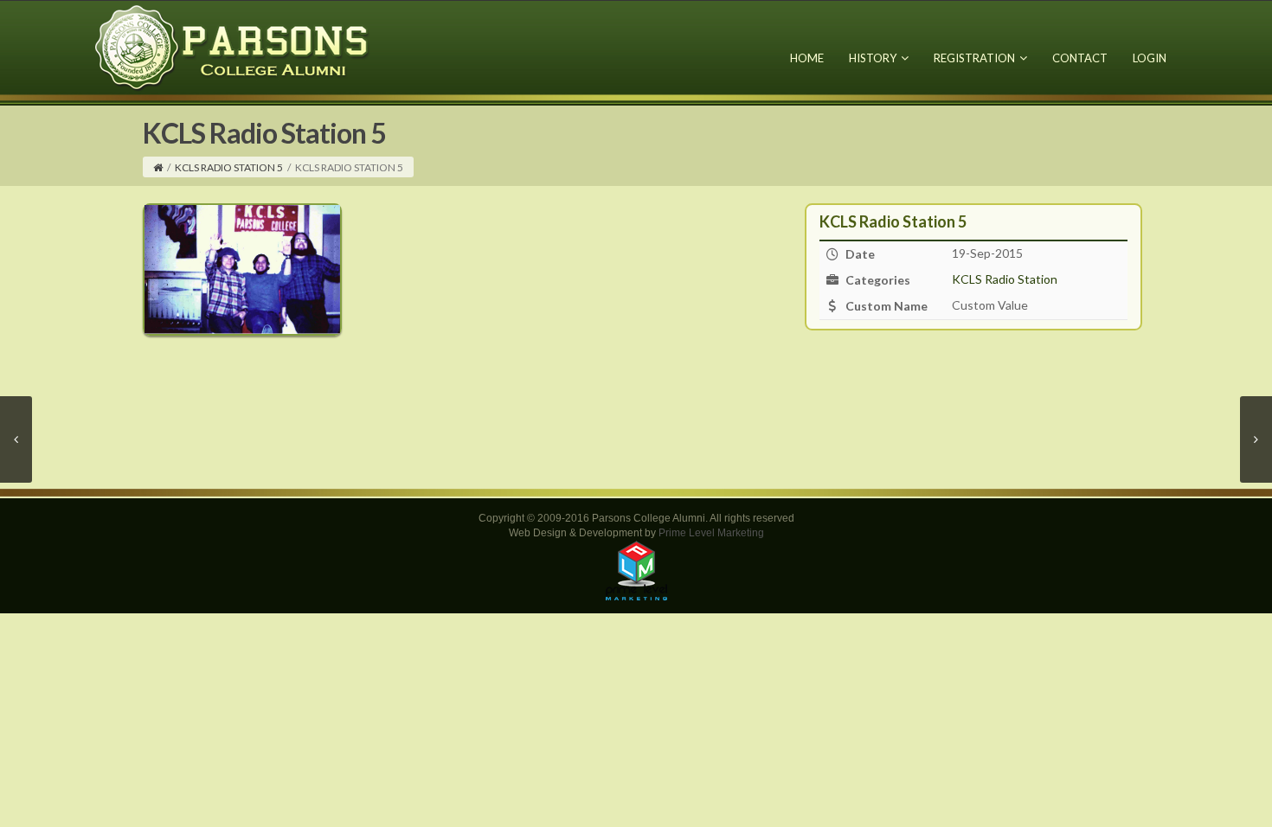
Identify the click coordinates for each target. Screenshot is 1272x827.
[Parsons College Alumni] (232, 47)
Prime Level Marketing (711, 533)
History (872, 58)
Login (1149, 58)
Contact (1080, 58)
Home (807, 58)
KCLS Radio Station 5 (229, 167)
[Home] (158, 167)
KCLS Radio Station (1004, 279)
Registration (974, 58)
